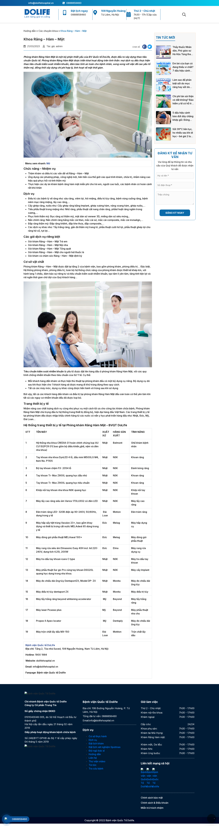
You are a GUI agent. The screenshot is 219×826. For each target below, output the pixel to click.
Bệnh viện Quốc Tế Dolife (120, 820)
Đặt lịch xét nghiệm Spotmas (104, 747)
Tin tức (92, 764)
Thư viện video (97, 761)
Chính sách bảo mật (152, 797)
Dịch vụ (93, 739)
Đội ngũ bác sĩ (97, 750)
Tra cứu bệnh (96, 768)
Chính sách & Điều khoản (154, 802)
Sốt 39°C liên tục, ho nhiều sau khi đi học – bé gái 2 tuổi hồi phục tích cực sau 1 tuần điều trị (183, 133)
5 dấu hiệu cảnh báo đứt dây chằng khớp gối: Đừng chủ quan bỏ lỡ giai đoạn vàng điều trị (183, 116)
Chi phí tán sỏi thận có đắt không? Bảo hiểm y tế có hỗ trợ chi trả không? (183, 100)
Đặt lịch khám (96, 743)
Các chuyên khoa (48, 30)
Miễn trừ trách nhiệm (152, 807)
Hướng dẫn (30, 30)
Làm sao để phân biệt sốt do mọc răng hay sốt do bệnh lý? (182, 83)
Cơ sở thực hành (98, 736)
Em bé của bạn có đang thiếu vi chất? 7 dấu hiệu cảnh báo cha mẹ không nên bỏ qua (183, 67)
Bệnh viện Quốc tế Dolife (51, 672)
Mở (48, 163)
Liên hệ (93, 757)
